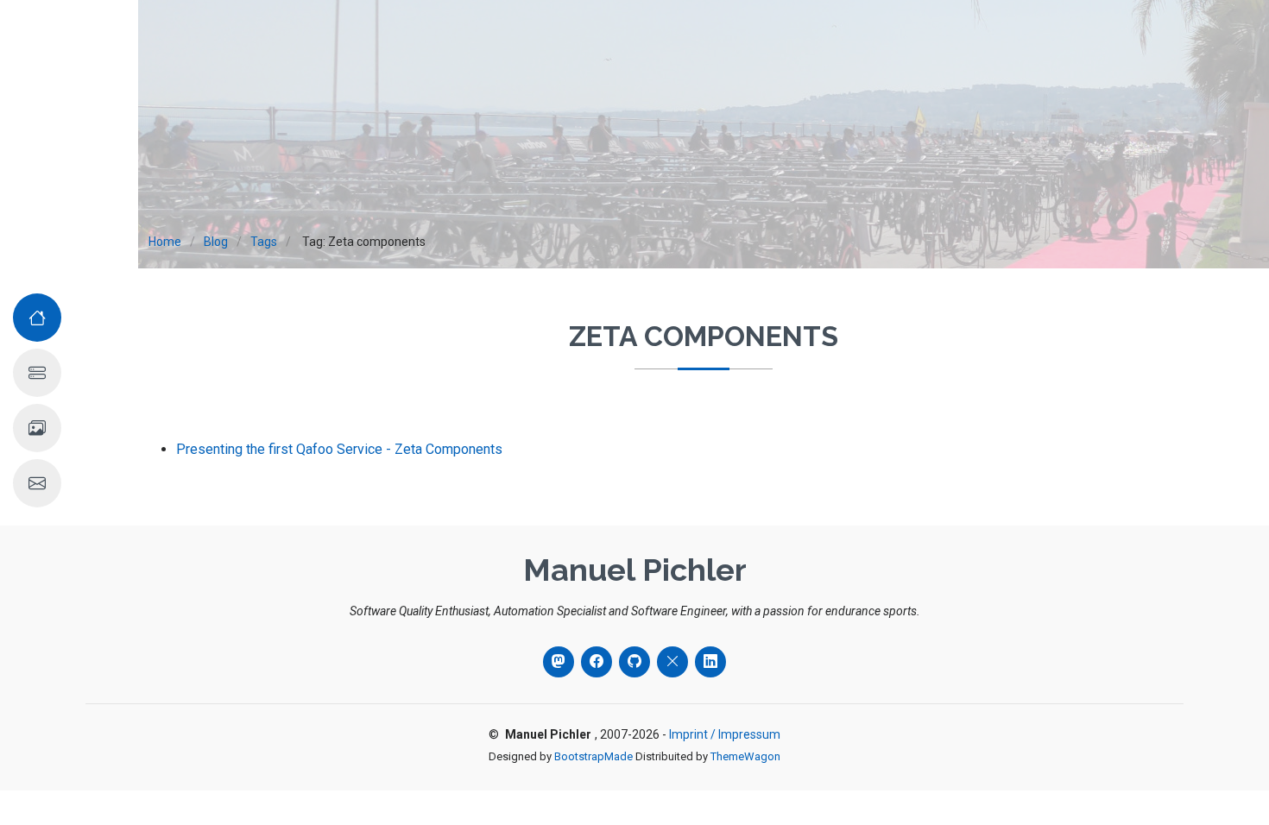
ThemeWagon (745, 756)
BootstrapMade (593, 756)
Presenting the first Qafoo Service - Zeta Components (339, 449)
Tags (263, 242)
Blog (216, 242)
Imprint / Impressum (724, 734)
